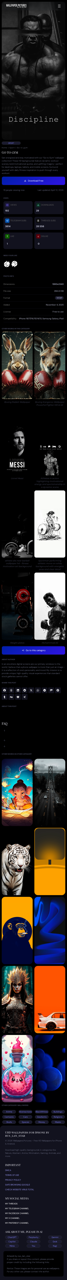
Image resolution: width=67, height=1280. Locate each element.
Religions (58, 1117)
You (33, 1246)
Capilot (12, 1241)
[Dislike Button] (14, 264)
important (13, 1165)
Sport (11, 143)
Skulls (9, 1122)
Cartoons (9, 1117)
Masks (58, 1122)
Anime (9, 1111)
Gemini (55, 1237)
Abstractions (25, 1111)
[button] (5, 690)
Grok (55, 1241)
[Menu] (59, 6)
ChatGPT (12, 1237)
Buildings (58, 1111)
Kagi (55, 1246)
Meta (12, 1246)
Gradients (42, 1117)
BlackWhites (42, 1111)
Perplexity (33, 1237)
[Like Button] (7, 264)
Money (41, 1122)
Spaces (25, 1122)
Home (4, 148)
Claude (33, 1241)
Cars (25, 1117)
